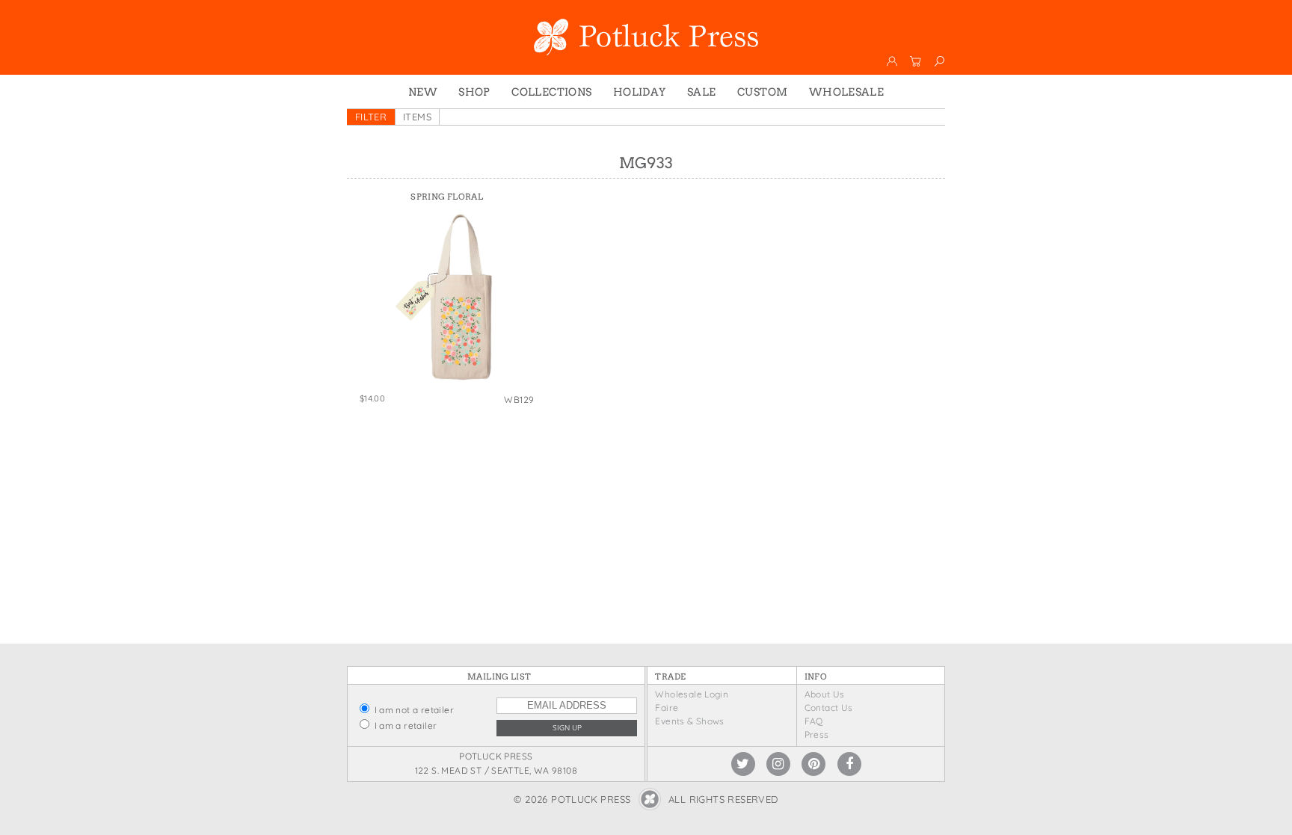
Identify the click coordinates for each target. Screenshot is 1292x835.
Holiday (639, 92)
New (422, 92)
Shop (474, 92)
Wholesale (847, 92)
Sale (701, 92)
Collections (551, 92)
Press (817, 734)
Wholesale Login (691, 694)
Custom (762, 92)
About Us (825, 694)
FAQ (814, 721)
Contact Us (829, 707)
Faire (666, 707)
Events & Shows (689, 721)
